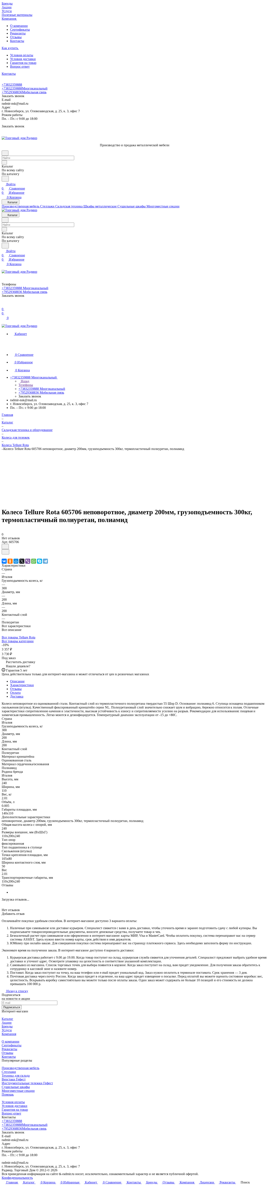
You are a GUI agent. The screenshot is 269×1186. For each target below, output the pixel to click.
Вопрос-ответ (20, 66)
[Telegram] (45, 561)
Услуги (7, 1030)
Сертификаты (20, 29)
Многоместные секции (18, 1090)
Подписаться (11, 1007)
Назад (24, 381)
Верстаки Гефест (14, 1079)
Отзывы (16, 37)
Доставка (16, 696)
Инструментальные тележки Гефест (27, 1083)
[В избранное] (5, 546)
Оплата (15, 692)
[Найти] (5, 179)
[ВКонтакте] (4, 561)
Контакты (17, 41)
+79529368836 (24, 92)
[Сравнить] (5, 551)
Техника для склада (16, 1075)
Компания (9, 1034)
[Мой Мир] (15, 561)
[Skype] (39, 561)
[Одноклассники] (10, 561)
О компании (19, 26)
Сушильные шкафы (16, 1087)
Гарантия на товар (23, 63)
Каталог (7, 1019)
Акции (7, 1022)
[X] (21, 561)
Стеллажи (9, 1072)
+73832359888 (12, 84)
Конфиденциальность (17, 1177)
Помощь (8, 1094)
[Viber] (27, 561)
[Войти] (3, 305)
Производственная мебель (20, 1068)
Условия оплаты (21, 55)
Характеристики (22, 685)
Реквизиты (18, 33)
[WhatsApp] (33, 561)
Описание (17, 681)
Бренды (7, 1026)
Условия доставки (23, 59)
